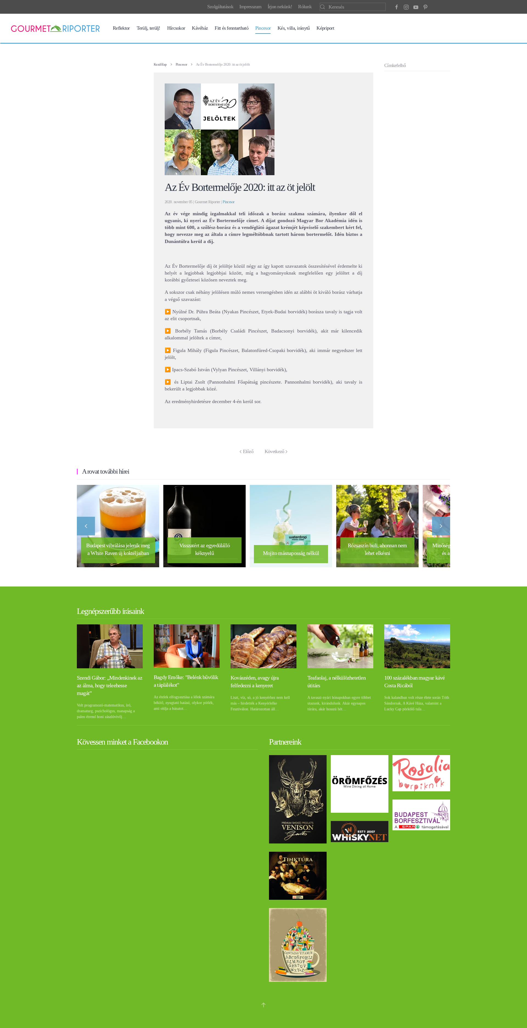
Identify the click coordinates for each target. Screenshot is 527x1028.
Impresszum (250, 6)
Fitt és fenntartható (231, 28)
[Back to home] (55, 28)
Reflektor (121, 28)
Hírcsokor (176, 28)
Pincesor (263, 28)
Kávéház (200, 28)
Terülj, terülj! (148, 28)
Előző (248, 451)
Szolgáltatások (220, 6)
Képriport (325, 28)
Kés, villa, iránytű (293, 28)
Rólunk (305, 6)
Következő (274, 451)
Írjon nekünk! (280, 6)
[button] (86, 526)
